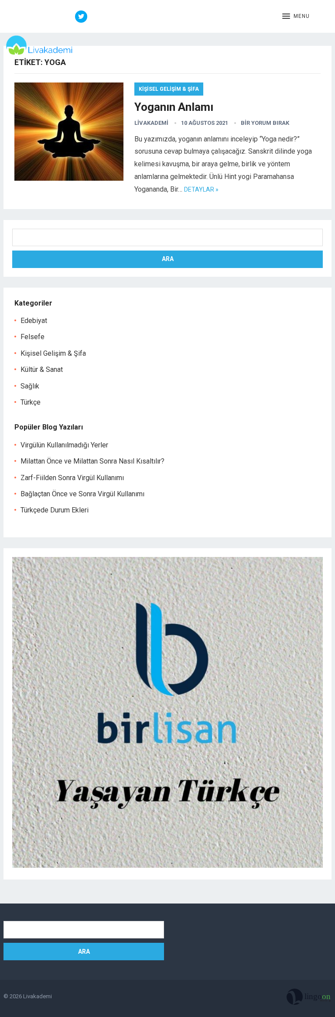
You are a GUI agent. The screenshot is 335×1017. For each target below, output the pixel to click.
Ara (168, 258)
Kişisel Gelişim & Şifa (169, 89)
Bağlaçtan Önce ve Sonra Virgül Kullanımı (82, 494)
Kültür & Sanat (42, 369)
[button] (296, 16)
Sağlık (30, 386)
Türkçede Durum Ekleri (55, 510)
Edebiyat (34, 320)
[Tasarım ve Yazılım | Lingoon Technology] (309, 999)
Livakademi (151, 123)
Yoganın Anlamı (173, 106)
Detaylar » (201, 189)
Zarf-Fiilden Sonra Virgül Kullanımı (72, 478)
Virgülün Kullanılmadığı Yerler (64, 445)
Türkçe (31, 402)
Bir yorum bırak (265, 123)
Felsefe (32, 337)
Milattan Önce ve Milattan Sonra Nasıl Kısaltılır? (92, 461)
